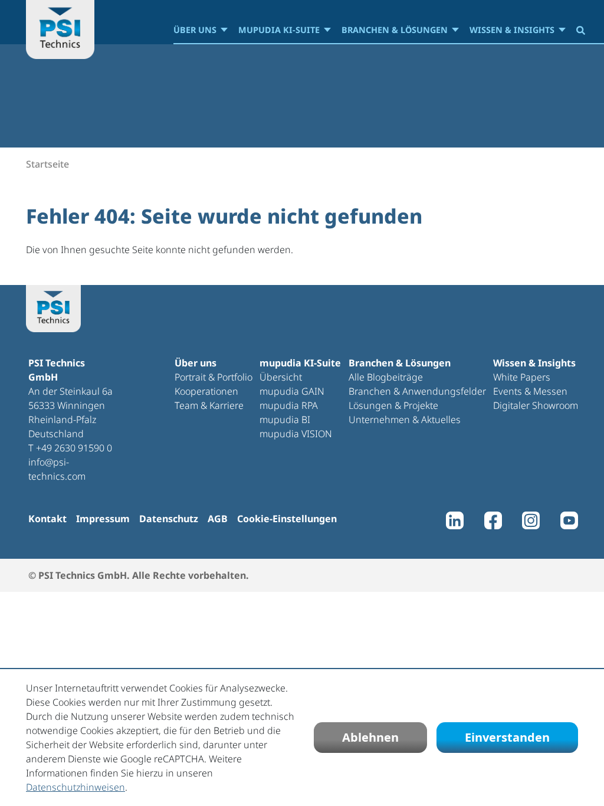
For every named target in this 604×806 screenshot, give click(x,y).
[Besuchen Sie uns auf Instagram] (531, 523)
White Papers (521, 377)
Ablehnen (370, 737)
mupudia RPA (289, 405)
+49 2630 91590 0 (74, 447)
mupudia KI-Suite (279, 29)
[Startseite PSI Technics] (60, 29)
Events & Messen (530, 391)
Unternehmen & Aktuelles (405, 419)
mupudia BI (285, 419)
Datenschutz (168, 518)
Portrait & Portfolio (213, 377)
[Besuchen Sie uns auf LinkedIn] (455, 523)
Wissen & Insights (512, 29)
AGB (218, 518)
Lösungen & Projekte (393, 405)
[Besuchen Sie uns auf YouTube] (569, 523)
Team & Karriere (209, 405)
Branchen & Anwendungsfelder (417, 391)
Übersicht (281, 377)
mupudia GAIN (292, 391)
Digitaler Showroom (535, 405)
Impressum (103, 518)
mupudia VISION (296, 433)
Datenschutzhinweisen (75, 787)
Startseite (47, 164)
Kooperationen (206, 391)
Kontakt (47, 518)
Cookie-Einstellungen (287, 518)
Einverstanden (507, 737)
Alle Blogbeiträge (386, 377)
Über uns (194, 29)
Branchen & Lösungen (395, 29)
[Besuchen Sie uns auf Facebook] (493, 523)
